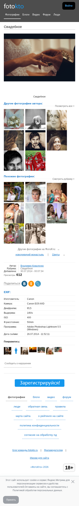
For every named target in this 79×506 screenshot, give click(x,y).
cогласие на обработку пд (40, 434)
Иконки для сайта (39, 458)
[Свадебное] (14, 201)
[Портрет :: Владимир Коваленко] (35, 150)
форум (67, 397)
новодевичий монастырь (30, 254)
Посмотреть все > (64, 106)
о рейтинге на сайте (50, 415)
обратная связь (37, 406)
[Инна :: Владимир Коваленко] (14, 150)
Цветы (56, 254)
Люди (56, 14)
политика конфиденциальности (39, 425)
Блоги (25, 14)
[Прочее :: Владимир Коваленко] (35, 170)
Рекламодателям (53, 450)
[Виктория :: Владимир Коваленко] (57, 129)
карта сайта (23, 415)
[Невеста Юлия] (35, 201)
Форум (46, 14)
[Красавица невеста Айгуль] (35, 223)
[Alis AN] (58, 351)
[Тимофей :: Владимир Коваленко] (14, 170)
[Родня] (57, 202)
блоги (36, 397)
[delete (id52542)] (16, 353)
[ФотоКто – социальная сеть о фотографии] (14, 6)
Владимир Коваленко (32, 265)
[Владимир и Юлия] (14, 223)
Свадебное (27, 268)
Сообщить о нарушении (18, 363)
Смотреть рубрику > (63, 179)
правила (60, 406)
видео (51, 397)
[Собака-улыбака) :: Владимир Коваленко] (35, 129)
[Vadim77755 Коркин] (33, 351)
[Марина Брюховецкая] (41, 352)
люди (17, 406)
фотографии (16, 397)
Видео (36, 14)
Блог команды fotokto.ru (25, 450)
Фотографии (12, 14)
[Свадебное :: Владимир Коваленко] (14, 129)
